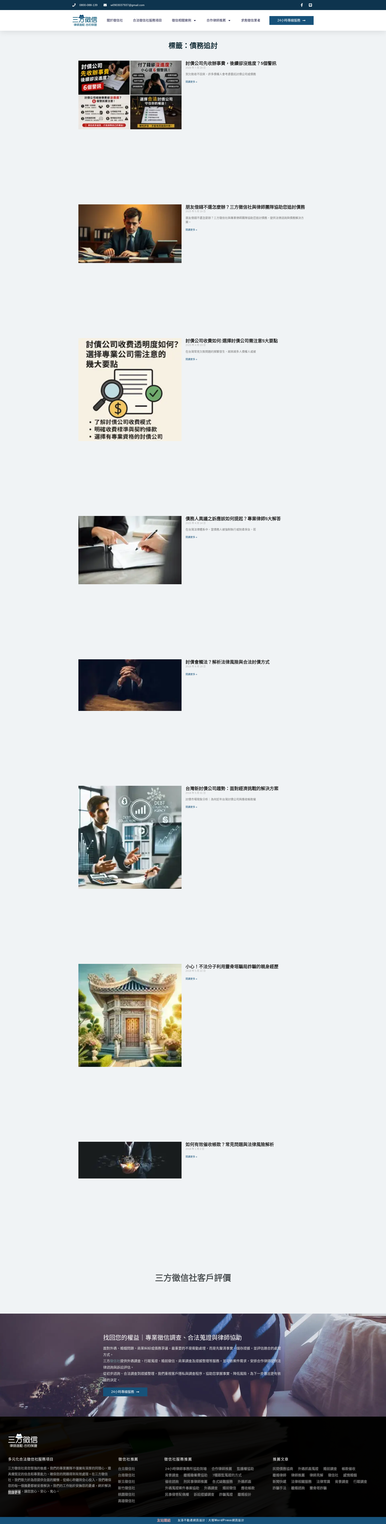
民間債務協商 (283, 1469)
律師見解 (316, 1475)
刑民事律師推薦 (195, 1482)
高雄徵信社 (126, 1501)
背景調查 (172, 1475)
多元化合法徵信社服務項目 (30, 1459)
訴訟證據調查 (204, 1494)
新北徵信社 (126, 1482)
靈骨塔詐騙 (318, 1488)
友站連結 (164, 1520)
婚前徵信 (229, 1488)
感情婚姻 (350, 1475)
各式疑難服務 (222, 1482)
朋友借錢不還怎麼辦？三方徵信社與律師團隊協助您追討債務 (245, 207)
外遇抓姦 (244, 1482)
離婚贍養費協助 (195, 1475)
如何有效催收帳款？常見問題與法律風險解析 (230, 1144)
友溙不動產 (185, 1520)
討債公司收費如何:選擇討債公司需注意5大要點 (232, 340)
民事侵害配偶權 (177, 1494)
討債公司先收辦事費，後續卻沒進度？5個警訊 (231, 63)
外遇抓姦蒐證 (308, 1469)
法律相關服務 (301, 1482)
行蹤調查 (360, 1482)
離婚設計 (244, 1494)
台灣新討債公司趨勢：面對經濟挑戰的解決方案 (232, 788)
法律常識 (323, 1482)
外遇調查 (211, 1488)
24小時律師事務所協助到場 (186, 1469)
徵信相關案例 (181, 20)
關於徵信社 (115, 20)
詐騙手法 (279, 1488)
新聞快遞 (279, 1482)
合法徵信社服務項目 (147, 20)
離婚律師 (279, 1475)
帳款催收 (348, 1469)
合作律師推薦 (216, 20)
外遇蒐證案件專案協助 (182, 1488)
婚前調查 (330, 1469)
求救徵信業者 (250, 20)
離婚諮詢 (298, 1488)
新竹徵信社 (126, 1488)
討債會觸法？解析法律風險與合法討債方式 (228, 662)
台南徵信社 (126, 1475)
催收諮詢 (172, 1482)
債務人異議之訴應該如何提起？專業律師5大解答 (233, 518)
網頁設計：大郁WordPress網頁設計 (218, 1520)
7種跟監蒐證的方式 (227, 1475)
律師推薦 (298, 1475)
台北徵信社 (126, 1469)
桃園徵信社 (126, 1494)
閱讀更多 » (191, 82)
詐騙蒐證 (226, 1494)
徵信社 (115, 1361)
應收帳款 (248, 1488)
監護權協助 (245, 1469)
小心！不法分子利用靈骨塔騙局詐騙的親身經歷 (232, 966)
